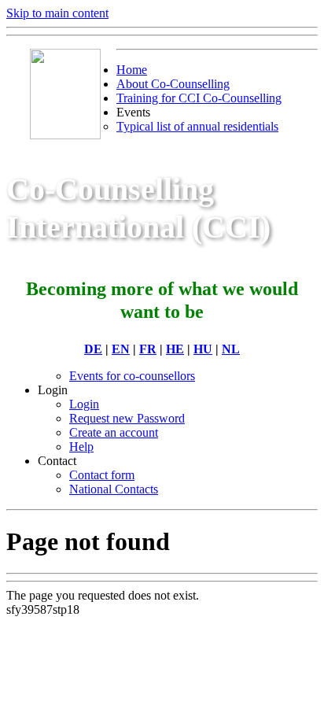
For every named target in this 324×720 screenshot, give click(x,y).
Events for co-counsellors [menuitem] (132, 375)
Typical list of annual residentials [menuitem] (197, 126)
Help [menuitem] (81, 446)
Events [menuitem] (133, 112)
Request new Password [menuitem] (127, 418)
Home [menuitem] (131, 69)
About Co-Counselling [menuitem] (173, 83)
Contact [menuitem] (57, 460)
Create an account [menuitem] (113, 432)
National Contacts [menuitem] (113, 489)
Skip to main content (57, 13)
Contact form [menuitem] (101, 475)
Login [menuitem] (53, 390)
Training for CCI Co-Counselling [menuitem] (199, 98)
